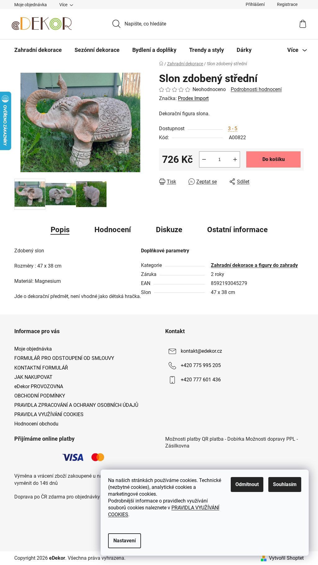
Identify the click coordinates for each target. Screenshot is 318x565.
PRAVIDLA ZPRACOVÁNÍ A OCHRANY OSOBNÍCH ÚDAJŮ (76, 405)
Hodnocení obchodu (36, 424)
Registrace (287, 4)
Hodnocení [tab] (112, 229)
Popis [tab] (60, 229)
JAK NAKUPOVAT (33, 377)
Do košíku (273, 159)
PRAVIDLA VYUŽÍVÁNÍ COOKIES (49, 414)
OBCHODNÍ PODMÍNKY (39, 396)
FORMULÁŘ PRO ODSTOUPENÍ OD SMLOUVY (64, 358)
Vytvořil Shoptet (286, 558)
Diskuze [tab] (169, 229)
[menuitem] (38, 50)
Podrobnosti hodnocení (256, 89)
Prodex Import (193, 98)
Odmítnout (247, 484)
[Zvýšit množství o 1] (235, 159)
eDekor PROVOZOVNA (38, 386)
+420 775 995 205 (201, 366)
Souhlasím (285, 484)
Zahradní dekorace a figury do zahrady (254, 265)
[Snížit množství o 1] (204, 159)
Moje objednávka (30, 4)
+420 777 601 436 (201, 380)
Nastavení (124, 541)
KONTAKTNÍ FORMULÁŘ (41, 368)
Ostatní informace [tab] (237, 229)
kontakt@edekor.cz (201, 351)
